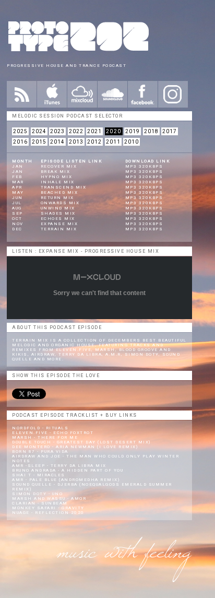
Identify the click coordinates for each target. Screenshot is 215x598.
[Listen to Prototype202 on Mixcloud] (82, 94)
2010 (131, 142)
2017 (169, 131)
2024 (39, 131)
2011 (113, 142)
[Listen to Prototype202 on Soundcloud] (112, 94)
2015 (39, 142)
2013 (76, 142)
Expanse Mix (59, 223)
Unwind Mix (58, 208)
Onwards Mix (60, 203)
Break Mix (55, 171)
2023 (57, 131)
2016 (20, 142)
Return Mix (57, 197)
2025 (20, 131)
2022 (76, 131)
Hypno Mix (57, 176)
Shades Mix (58, 213)
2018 (151, 131)
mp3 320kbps (144, 166)
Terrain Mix (59, 229)
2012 (94, 142)
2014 (57, 142)
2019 (132, 131)
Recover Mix (59, 166)
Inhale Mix (58, 182)
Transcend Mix (64, 187)
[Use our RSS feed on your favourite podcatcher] (22, 94)
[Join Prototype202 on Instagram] (173, 94)
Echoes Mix (58, 218)
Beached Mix (59, 192)
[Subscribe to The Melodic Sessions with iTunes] (52, 94)
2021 (94, 131)
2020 (114, 131)
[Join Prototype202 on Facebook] (143, 94)
